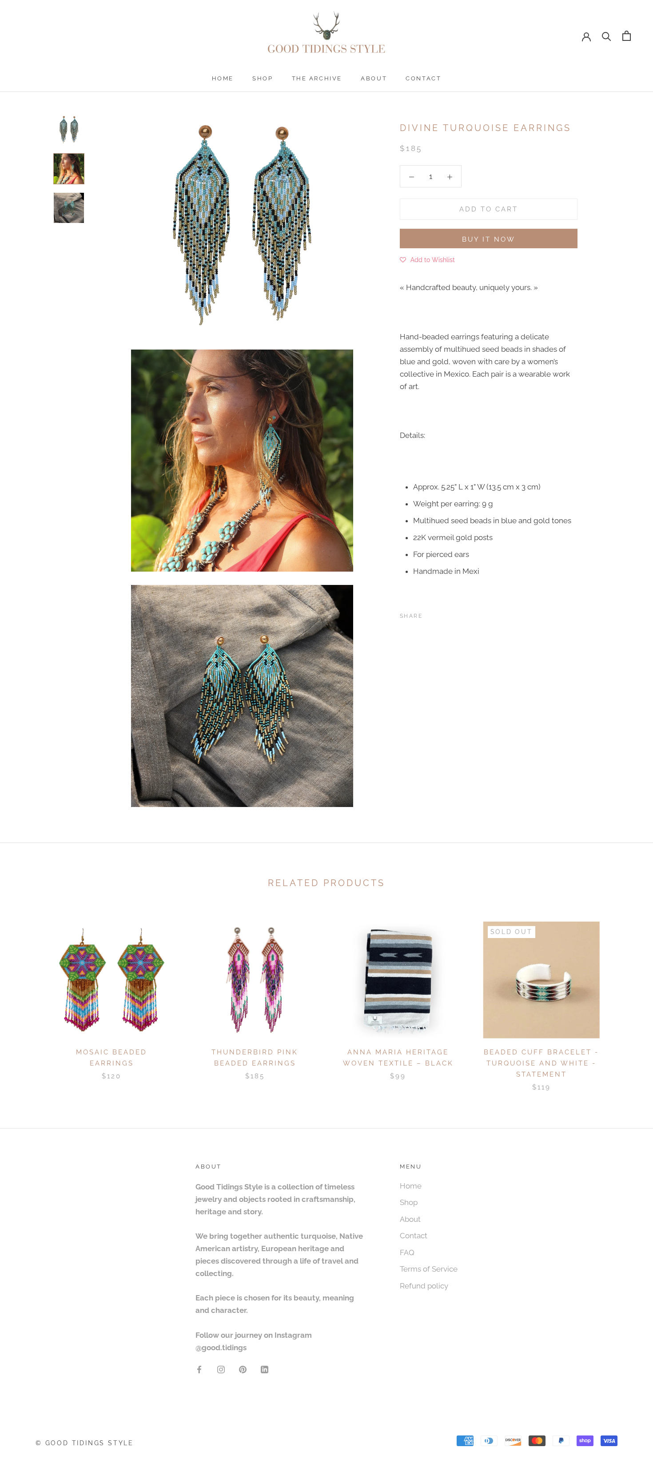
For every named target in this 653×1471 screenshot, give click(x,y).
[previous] (28, 997)
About (374, 78)
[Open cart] (626, 36)
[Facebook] (431, 614)
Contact (423, 78)
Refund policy (424, 1285)
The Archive (317, 78)
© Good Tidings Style (85, 1443)
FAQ (407, 1252)
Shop (262, 78)
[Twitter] (442, 614)
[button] (427, 259)
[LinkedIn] (264, 1369)
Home (223, 78)
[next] (625, 997)
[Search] (606, 35)
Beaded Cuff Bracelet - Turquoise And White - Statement (541, 1063)
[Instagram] (221, 1369)
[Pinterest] (454, 614)
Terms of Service (429, 1268)
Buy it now (488, 239)
